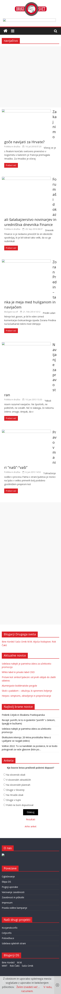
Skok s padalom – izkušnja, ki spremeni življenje (27, 690)
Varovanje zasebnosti (13, 892)
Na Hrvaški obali (14, 794)
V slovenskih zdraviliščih (18, 779)
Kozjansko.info (9, 927)
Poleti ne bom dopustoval (19, 805)
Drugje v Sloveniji (15, 789)
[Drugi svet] (30, 3)
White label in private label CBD (18, 672)
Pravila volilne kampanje (14, 907)
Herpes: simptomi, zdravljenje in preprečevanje (26, 695)
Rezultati (30, 819)
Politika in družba (12, 146)
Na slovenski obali (15, 774)
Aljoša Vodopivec (42, 641)
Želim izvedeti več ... (28, 987)
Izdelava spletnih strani (14, 943)
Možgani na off (11, 311)
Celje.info (7, 932)
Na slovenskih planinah (18, 784)
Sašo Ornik (21, 641)
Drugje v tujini (13, 800)
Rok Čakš (15, 965)
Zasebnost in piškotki (13, 897)
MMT (4, 965)
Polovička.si (8, 938)
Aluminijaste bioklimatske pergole (19, 685)
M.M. (30, 641)
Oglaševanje (8, 876)
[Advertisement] (30, 76)
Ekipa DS (6, 881)
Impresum (7, 902)
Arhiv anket (30, 826)
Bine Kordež (8, 641)
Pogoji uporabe (10, 886)
